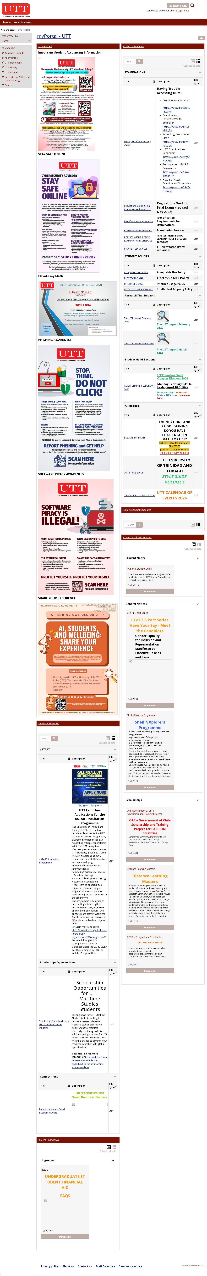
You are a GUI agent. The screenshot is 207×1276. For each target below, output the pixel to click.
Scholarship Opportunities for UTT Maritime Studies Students (54, 1025)
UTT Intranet (11, 72)
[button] (54, 738)
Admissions (23, 22)
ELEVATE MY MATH (134, 437)
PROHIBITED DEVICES (135, 248)
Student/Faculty (178, 5)
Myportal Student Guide (139, 568)
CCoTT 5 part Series (137, 612)
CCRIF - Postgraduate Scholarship (144, 937)
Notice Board (45, 46)
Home (6, 22)
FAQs (45, 1169)
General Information (48, 723)
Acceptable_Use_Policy (136, 272)
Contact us (85, 1266)
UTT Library (11, 67)
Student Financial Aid (49, 1139)
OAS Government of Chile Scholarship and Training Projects (144, 812)
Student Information (133, 46)
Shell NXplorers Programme (141, 715)
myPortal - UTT (11, 36)
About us (68, 1266)
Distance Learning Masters (141, 868)
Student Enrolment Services (137, 537)
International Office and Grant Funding (17, 79)
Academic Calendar (15, 52)
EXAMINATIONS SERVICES (138, 230)
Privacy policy (50, 1266)
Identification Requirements (138, 221)
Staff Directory (105, 1266)
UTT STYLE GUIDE (133, 472)
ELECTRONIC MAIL (134, 278)
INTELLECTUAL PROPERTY (138, 289)
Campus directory (130, 1266)
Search (8, 85)
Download (67, 1236)
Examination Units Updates (137, 509)
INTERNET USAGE (133, 284)
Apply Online (11, 57)
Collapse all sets (106, 742)
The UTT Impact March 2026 (139, 343)
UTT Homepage (13, 62)
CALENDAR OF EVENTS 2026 (139, 495)
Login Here (183, 10)
